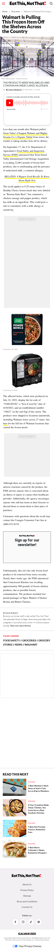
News (18, 644)
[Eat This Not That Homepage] (28, 3)
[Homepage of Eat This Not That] (26, 876)
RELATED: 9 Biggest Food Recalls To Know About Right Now (27, 178)
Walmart (31, 644)
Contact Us (27, 907)
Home (4, 11)
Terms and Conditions (27, 901)
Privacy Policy (27, 890)
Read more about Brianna (20, 625)
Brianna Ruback (14, 90)
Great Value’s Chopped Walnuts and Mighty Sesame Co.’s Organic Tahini (25, 135)
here (5, 423)
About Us (27, 884)
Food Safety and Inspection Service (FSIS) (23, 152)
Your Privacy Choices (30, 946)
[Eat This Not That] (27, 536)
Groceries (15, 11)
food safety (11, 640)
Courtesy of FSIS (10, 349)
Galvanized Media (24, 938)
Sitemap (27, 895)
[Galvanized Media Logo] (27, 934)
